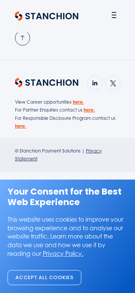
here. (78, 102)
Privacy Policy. (63, 253)
